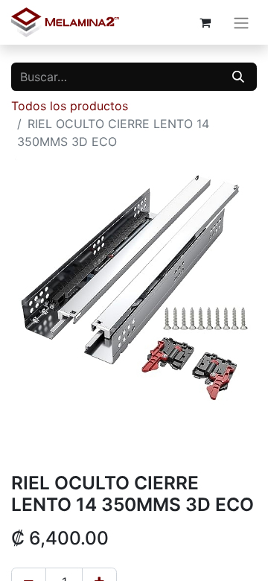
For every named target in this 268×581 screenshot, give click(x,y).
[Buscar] (238, 77)
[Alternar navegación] (241, 22)
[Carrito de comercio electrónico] (205, 22)
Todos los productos (69, 105)
